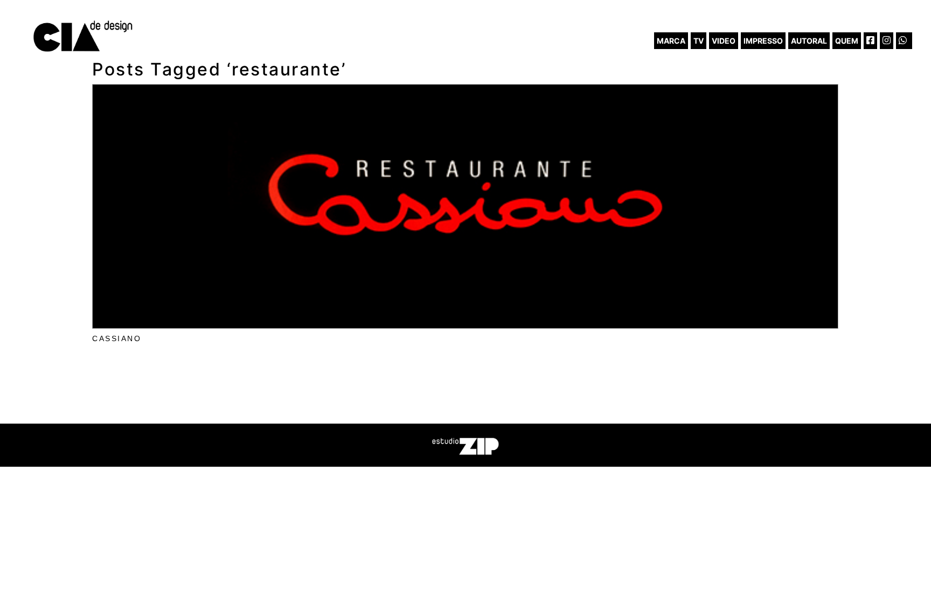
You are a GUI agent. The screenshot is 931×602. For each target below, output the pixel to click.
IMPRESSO (763, 40)
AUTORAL (809, 40)
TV (698, 40)
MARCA (671, 40)
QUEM (846, 40)
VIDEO (723, 40)
